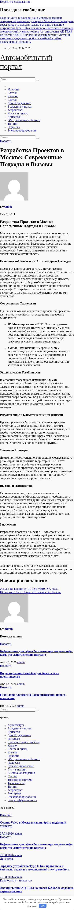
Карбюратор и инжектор (23, 742)
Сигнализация (17, 769)
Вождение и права (19, 106)
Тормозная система (20, 779)
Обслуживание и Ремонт (24, 120)
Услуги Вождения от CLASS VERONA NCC (29, 588)
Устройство (15, 110)
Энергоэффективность (22, 800)
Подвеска (14, 127)
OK (43, 905)
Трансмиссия (16, 783)
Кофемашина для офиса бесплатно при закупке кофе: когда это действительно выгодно (36, 653)
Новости (13, 89)
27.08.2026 (7, 833)
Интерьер (14, 738)
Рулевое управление (21, 766)
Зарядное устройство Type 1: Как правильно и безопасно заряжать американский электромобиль (34, 867)
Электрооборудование (22, 130)
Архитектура (16, 725)
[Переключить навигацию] (1, 76)
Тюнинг (13, 123)
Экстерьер (14, 793)
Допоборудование (19, 103)
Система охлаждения (21, 772)
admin (8, 206)
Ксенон (12, 752)
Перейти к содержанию (15, 1)
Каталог (13, 96)
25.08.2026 (7, 877)
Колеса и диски (18, 113)
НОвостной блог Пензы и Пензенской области (30, 592)
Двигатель (14, 116)
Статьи (12, 92)
